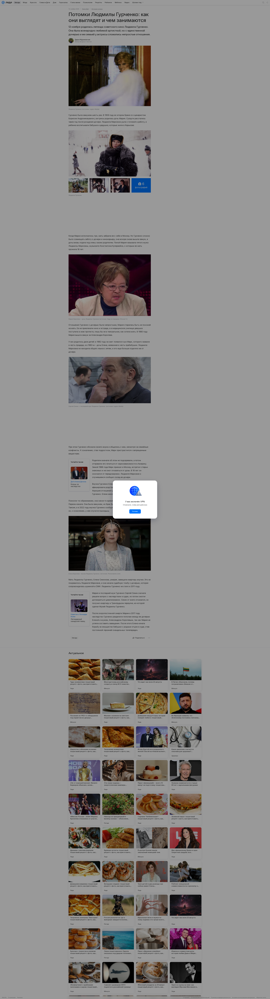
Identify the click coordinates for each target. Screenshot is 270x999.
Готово (135, 511)
